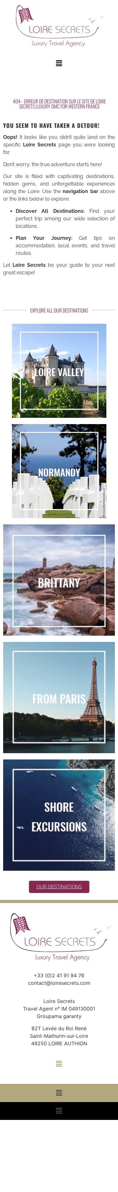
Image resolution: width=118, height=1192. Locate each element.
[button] (58, 63)
